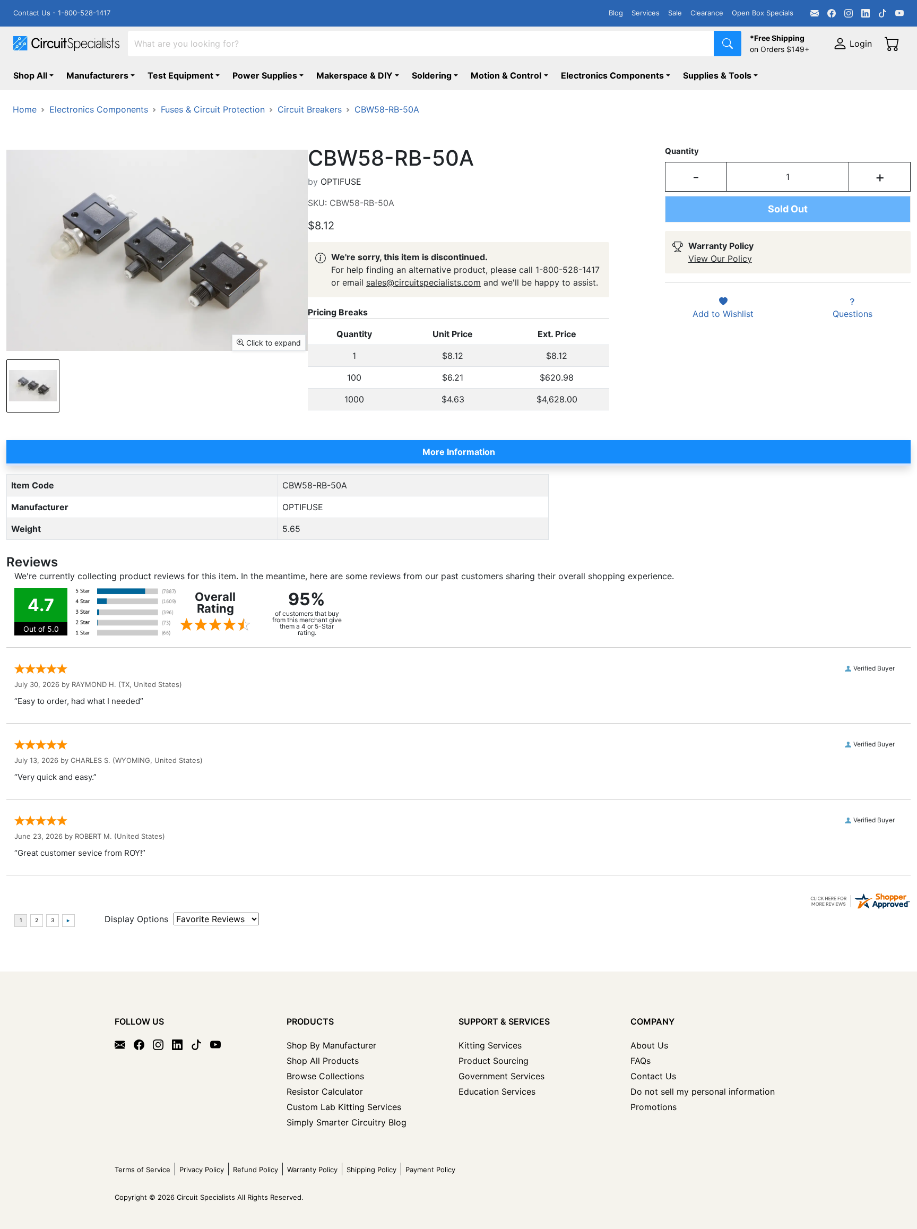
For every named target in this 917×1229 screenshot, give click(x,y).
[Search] (727, 43)
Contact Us (653, 1076)
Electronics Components (612, 75)
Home (25, 109)
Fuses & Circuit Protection (213, 109)
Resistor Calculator (325, 1091)
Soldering (432, 75)
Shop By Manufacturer (331, 1045)
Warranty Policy (312, 1169)
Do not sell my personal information (702, 1091)
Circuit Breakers (310, 109)
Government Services (501, 1076)
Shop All (30, 75)
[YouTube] (899, 13)
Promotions (653, 1107)
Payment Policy (430, 1169)
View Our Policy (720, 258)
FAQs (640, 1060)
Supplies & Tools (717, 75)
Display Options (136, 919)
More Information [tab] (458, 451)
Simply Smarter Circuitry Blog (346, 1122)
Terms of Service (142, 1169)
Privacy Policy (201, 1169)
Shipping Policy (371, 1169)
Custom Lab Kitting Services (344, 1107)
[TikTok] (882, 13)
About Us (649, 1045)
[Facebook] (831, 13)
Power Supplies (264, 75)
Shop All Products (323, 1060)
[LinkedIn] (865, 13)
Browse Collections (325, 1076)
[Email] (814, 13)
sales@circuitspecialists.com (423, 282)
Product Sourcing (493, 1060)
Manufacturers (97, 75)
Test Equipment (180, 75)
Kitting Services (490, 1045)
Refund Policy (255, 1169)
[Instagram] (848, 13)
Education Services (496, 1091)
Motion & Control (506, 75)
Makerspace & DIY (354, 75)
